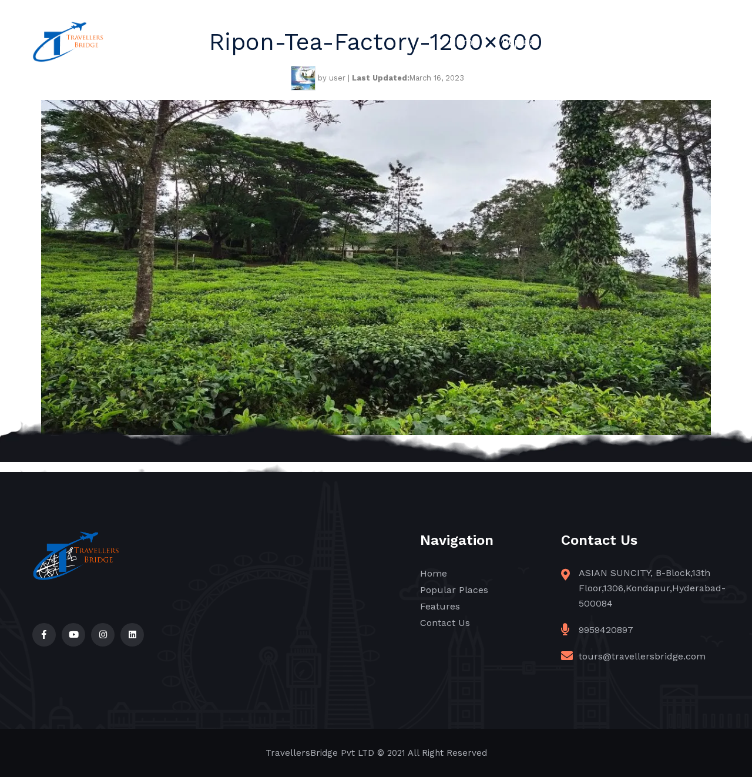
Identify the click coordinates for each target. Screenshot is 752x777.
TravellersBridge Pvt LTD (320, 753)
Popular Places (538, 42)
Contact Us (692, 42)
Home (463, 42)
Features (620, 42)
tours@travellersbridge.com (642, 656)
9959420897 (606, 629)
